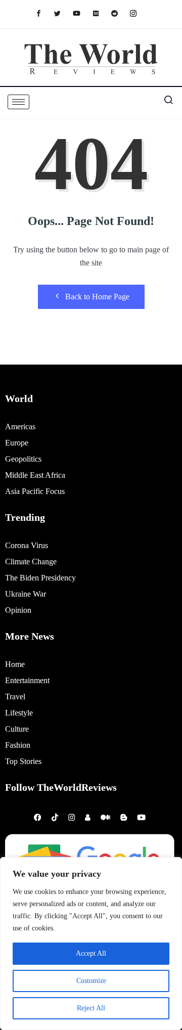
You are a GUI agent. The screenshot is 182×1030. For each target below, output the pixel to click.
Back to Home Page (97, 296)
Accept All (91, 953)
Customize (91, 980)
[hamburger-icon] (18, 102)
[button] (164, 102)
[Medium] (101, 13)
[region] (91, 943)
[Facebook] (43, 13)
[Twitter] (62, 13)
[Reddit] (119, 13)
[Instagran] (138, 13)
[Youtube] (81, 13)
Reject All (91, 1008)
